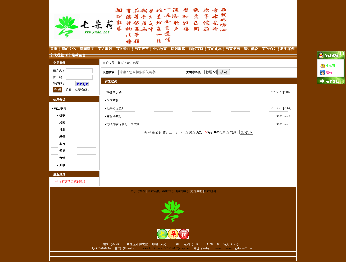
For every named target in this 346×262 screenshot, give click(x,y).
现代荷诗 (196, 49)
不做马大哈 (114, 92)
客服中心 (168, 191)
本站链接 (154, 191)
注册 (69, 90)
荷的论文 (269, 49)
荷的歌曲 (123, 49)
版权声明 (182, 191)
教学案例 (287, 49)
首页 (53, 49)
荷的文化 (69, 49)
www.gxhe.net (223, 248)
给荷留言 (79, 55)
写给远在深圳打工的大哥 (123, 124)
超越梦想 (112, 100)
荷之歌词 (105, 49)
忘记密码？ (82, 90)
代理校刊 (60, 55)
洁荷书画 (233, 49)
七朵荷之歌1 (114, 108)
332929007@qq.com (176, 248)
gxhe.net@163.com (150, 248)
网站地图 (210, 191)
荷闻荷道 (87, 49)
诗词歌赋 (178, 49)
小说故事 (160, 49)
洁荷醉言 (141, 49)
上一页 (174, 132)
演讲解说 (251, 49)
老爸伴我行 (115, 116)
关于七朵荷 (138, 191)
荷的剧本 (214, 49)
